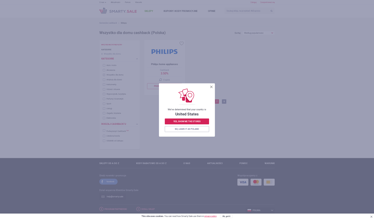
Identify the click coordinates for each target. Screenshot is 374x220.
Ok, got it (226, 216)
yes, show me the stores (187, 121)
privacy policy (210, 216)
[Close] (211, 87)
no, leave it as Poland (187, 129)
